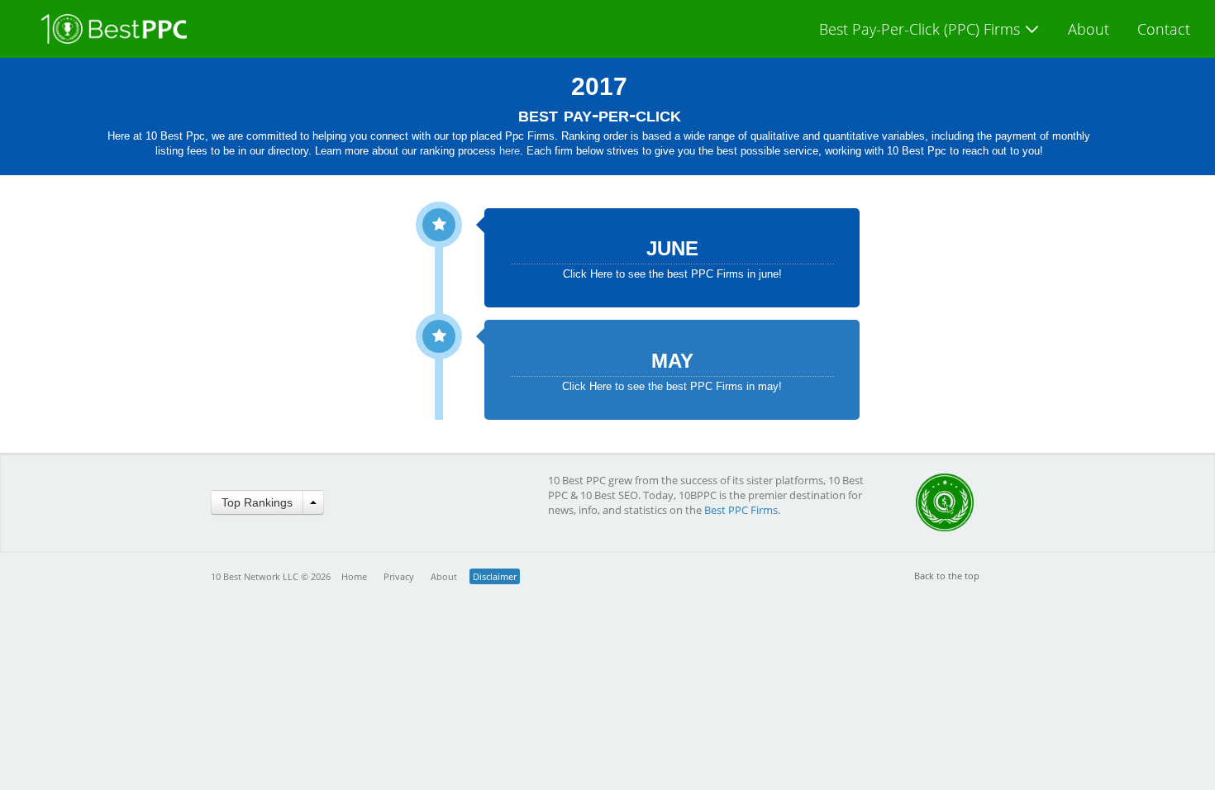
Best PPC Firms (741, 509)
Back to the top (946, 575)
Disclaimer (495, 576)
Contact (1163, 29)
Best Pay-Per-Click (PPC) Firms (921, 29)
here (509, 151)
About (1088, 29)
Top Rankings (257, 502)
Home (354, 576)
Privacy (399, 576)
